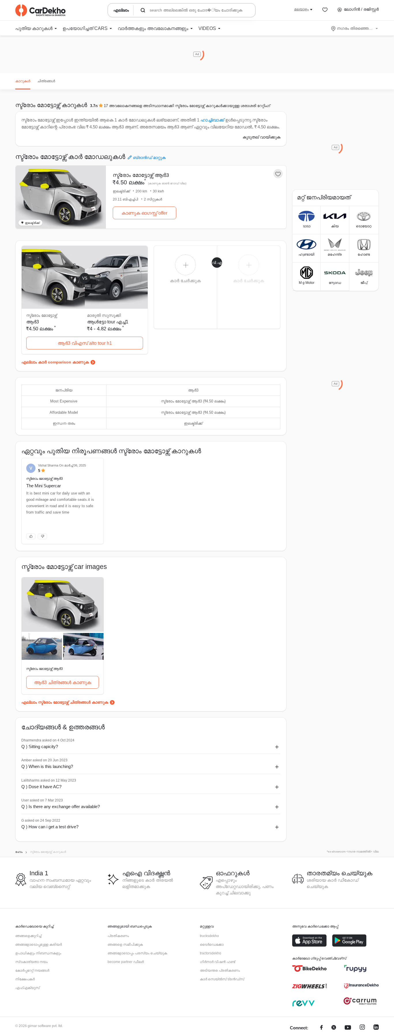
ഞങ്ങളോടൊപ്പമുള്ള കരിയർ (38, 945)
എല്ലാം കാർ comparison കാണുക (55, 362)
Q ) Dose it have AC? (41, 786)
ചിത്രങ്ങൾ (46, 81)
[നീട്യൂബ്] (348, 1028)
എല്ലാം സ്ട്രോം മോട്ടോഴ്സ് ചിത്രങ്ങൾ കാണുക (64, 702)
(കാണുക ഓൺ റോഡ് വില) (167, 183)
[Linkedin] (376, 1028)
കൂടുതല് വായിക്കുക (261, 137)
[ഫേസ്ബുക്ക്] (321, 1028)
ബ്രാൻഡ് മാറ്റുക (149, 157)
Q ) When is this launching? (47, 766)
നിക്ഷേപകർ (25, 979)
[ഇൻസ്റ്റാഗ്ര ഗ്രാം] (362, 1028)
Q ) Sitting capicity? (39, 746)
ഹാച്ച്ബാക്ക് (212, 119)
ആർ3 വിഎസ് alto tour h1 (85, 343)
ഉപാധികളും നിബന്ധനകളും (38, 953)
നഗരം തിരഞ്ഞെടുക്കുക (355, 28)
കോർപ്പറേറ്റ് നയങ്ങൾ (32, 970)
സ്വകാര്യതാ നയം (31, 962)
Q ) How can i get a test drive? (49, 826)
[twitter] (333, 1028)
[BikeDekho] (309, 968)
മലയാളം (301, 9)
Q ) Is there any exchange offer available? (60, 806)
